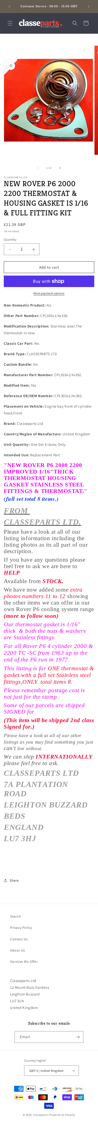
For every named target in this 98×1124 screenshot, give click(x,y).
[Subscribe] (77, 1037)
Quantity (10, 239)
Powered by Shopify (62, 1115)
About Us (17, 950)
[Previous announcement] (9, 6)
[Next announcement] (88, 6)
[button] (10, 23)
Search (15, 916)
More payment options (49, 293)
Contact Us (19, 939)
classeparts (41, 1115)
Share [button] (14, 880)
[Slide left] (37, 167)
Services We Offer (24, 961)
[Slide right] (60, 167)
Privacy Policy (21, 927)
